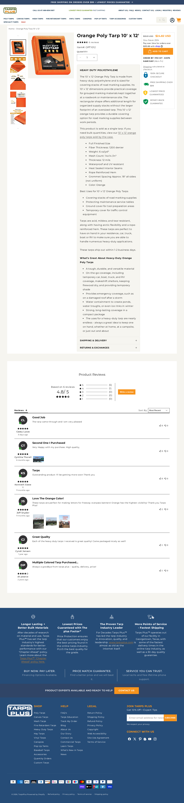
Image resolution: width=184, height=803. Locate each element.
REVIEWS (177, 10)
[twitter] (134, 739)
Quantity (82, 52)
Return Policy (94, 713)
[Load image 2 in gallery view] (18, 65)
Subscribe (170, 718)
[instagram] (155, 739)
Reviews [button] (19, 410)
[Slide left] (18, 36)
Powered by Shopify (36, 794)
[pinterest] (140, 739)
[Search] (163, 20)
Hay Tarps (39, 733)
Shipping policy (101, 794)
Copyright (92, 729)
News (63, 754)
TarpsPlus (22, 794)
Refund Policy (94, 721)
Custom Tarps (41, 762)
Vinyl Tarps (74, 19)
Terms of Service (96, 742)
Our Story (66, 733)
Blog (63, 725)
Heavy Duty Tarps (43, 729)
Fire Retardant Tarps (56, 19)
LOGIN (157, 10)
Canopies (87, 19)
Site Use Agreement (98, 737)
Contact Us (67, 737)
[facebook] (129, 739)
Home (11, 29)
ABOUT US (122, 10)
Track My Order (69, 721)
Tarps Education (69, 717)
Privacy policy (69, 794)
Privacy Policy (95, 725)
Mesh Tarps (37, 19)
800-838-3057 (48, 10)
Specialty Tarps (11, 22)
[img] (23, 428)
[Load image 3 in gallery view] (18, 82)
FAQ (131, 10)
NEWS (137, 10)
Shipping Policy (96, 717)
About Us (66, 729)
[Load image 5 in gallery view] (18, 117)
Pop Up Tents (100, 19)
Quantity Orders (42, 758)
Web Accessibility (96, 733)
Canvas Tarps (23, 19)
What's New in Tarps (72, 750)
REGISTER (167, 10)
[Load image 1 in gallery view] (18, 47)
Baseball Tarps (42, 750)
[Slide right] (18, 128)
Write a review (127, 392)
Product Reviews (92, 375)
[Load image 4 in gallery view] (18, 99)
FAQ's (64, 713)
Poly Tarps (9, 19)
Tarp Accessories (118, 19)
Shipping (147, 67)
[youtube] (149, 739)
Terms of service (84, 794)
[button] (9, 19)
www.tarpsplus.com (121, 642)
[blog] (145, 740)
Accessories (40, 754)
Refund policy (54, 794)
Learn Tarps (67, 746)
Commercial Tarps (71, 742)
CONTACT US (147, 10)
